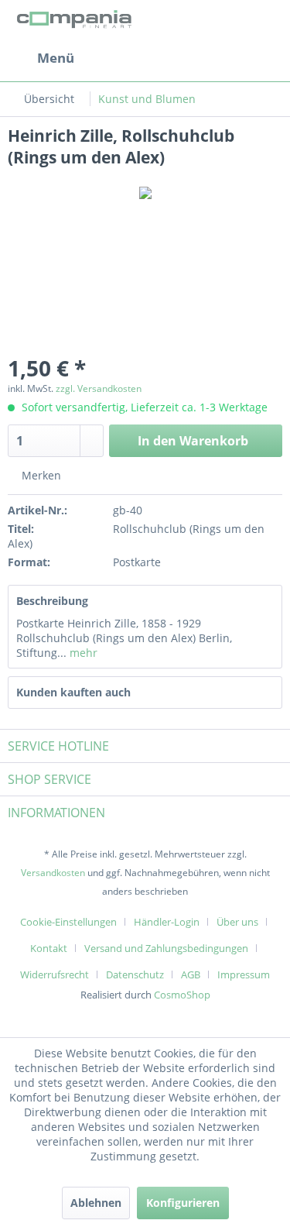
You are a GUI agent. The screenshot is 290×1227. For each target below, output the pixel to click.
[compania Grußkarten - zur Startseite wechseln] (76, 21)
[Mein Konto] (227, 58)
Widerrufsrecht (54, 974)
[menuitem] (41, 58)
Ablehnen (95, 1202)
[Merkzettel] (189, 58)
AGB (190, 974)
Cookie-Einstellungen (68, 922)
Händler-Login (167, 922)
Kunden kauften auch (73, 692)
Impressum (243, 974)
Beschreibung (52, 600)
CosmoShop (182, 995)
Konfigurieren (183, 1202)
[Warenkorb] (265, 58)
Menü (55, 58)
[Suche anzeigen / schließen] (151, 58)
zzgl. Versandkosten (99, 388)
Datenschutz (135, 974)
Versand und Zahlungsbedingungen (166, 948)
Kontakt (48, 948)
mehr (82, 652)
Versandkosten (53, 872)
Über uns (237, 922)
